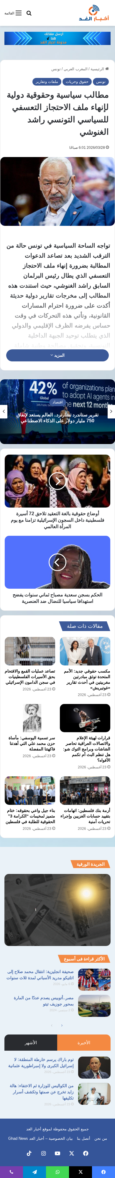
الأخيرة (84, 1042)
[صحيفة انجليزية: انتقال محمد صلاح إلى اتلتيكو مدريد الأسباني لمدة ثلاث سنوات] (94, 980)
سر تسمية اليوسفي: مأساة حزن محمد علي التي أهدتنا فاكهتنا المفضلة (32, 743)
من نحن (100, 1138)
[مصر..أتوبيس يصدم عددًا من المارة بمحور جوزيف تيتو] (94, 1006)
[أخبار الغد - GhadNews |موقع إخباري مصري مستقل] (94, 13)
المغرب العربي (76, 69)
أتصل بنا (83, 1138)
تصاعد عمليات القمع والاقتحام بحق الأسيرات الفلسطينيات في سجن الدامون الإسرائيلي (30, 677)
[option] (57, 411)
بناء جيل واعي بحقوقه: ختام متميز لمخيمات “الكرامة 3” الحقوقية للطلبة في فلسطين (30, 816)
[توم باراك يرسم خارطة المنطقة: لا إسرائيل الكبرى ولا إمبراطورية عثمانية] (94, 1068)
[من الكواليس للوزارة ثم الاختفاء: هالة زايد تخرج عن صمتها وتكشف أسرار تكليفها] (94, 1094)
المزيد (59, 355)
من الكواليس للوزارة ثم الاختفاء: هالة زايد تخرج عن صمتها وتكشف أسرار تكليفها (42, 1091)
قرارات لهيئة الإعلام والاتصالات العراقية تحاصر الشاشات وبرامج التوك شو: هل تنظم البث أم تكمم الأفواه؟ (86, 748)
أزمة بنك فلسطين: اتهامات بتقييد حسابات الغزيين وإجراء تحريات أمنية (85, 816)
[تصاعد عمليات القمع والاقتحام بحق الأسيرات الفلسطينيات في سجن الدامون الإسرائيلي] (30, 651)
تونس (56, 69)
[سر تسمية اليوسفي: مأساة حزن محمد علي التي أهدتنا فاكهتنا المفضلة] (30, 718)
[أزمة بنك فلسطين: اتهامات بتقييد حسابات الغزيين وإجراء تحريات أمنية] (85, 790)
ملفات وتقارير (47, 81)
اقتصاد (57, 402)
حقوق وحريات (77, 81)
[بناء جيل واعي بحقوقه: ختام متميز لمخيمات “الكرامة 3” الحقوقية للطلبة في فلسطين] (30, 790)
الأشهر (31, 1042)
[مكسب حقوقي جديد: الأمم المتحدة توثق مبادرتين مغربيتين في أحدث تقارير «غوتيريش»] (85, 651)
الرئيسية (98, 69)
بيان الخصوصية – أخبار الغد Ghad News (40, 1138)
